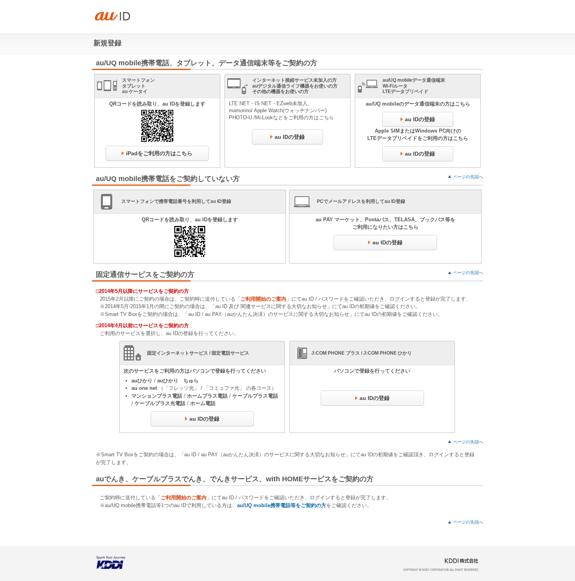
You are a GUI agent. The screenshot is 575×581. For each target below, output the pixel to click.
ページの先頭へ (468, 176)
